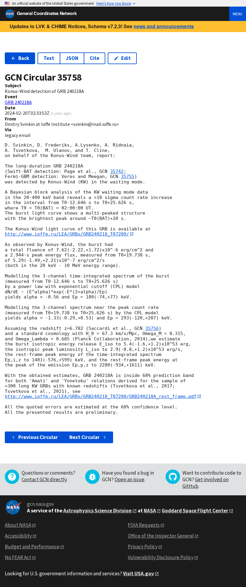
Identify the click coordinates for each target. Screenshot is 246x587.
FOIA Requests (144, 525)
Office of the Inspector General (161, 535)
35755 (127, 176)
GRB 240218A (18, 102)
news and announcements (164, 26)
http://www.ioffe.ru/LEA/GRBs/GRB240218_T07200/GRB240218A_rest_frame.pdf (100, 396)
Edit (126, 58)
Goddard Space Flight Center (195, 510)
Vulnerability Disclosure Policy (161, 557)
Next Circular (84, 437)
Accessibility (18, 535)
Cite (94, 58)
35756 (152, 328)
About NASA (18, 525)
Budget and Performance (32, 546)
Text (49, 58)
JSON (72, 58)
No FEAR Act (18, 557)
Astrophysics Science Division (97, 510)
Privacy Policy (143, 546)
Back (23, 58)
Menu (237, 13)
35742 (117, 171)
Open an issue (129, 479)
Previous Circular (38, 437)
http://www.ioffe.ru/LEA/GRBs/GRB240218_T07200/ (67, 234)
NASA (150, 510)
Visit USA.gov (138, 573)
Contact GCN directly (44, 479)
